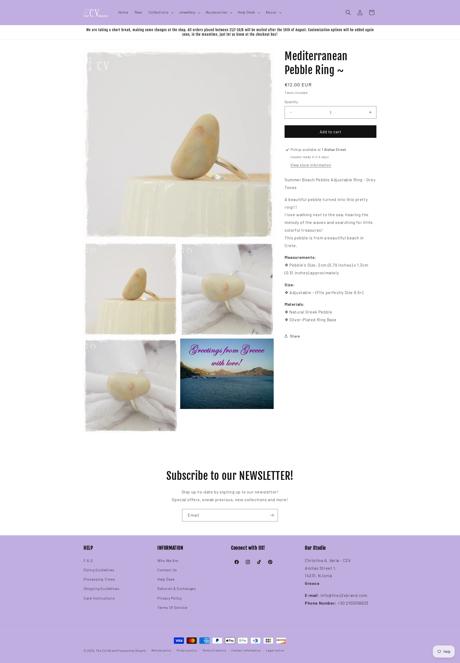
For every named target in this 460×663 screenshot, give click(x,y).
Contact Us (167, 569)
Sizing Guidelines (99, 569)
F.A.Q (88, 560)
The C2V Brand (106, 650)
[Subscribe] (272, 515)
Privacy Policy (169, 598)
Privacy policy (187, 650)
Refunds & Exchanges (176, 588)
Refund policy (161, 650)
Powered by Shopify (132, 650)
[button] (160, 12)
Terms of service (214, 650)
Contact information (246, 650)
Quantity (291, 101)
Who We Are (167, 560)
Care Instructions (99, 598)
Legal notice (275, 650)
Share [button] (295, 336)
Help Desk (166, 579)
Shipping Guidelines (101, 588)
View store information (310, 165)
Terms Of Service (172, 607)
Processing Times (99, 579)
